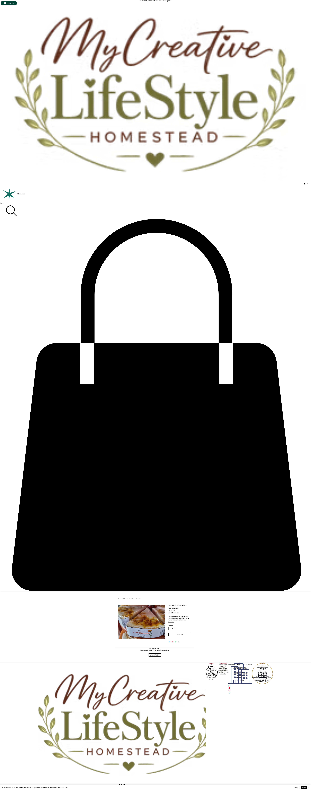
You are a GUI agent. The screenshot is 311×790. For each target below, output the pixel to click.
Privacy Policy (64, 787)
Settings (296, 787)
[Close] (309, 787)
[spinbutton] (172, 628)
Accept (304, 787)
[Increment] (175, 628)
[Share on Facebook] (169, 642)
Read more (171, 622)
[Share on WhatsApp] (176, 642)
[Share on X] (179, 642)
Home (120, 599)
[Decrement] (170, 628)
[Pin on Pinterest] (173, 642)
